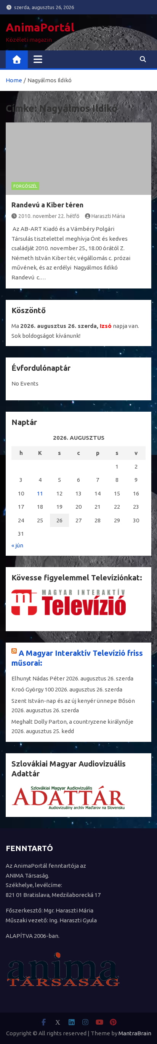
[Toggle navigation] (38, 59)
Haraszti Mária (108, 216)
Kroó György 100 (32, 689)
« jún (17, 545)
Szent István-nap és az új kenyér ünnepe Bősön (73, 701)
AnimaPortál (40, 27)
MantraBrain (135, 1033)
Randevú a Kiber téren (47, 204)
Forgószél (25, 186)
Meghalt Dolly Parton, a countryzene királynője (72, 721)
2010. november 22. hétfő (48, 216)
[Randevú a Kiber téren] (78, 158)
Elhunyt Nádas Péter (38, 678)
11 (40, 493)
